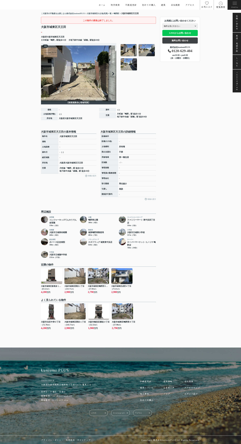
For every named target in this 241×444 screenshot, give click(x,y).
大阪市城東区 (53, 37)
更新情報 (167, 381)
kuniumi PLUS (55, 370)
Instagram (236, 81)
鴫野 (127, 114)
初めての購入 (149, 4)
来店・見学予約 (236, 43)
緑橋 (133, 117)
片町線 (120, 114)
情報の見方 (92, 176)
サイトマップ (84, 439)
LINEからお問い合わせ (180, 33)
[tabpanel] (138, 57)
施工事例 (144, 393)
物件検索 (115, 4)
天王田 (61, 37)
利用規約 (70, 439)
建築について (146, 387)
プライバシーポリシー (52, 439)
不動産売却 (131, 4)
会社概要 (175, 4)
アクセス (189, 4)
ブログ (166, 393)
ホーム (102, 4)
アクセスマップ (192, 387)
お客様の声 (169, 387)
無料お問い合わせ (180, 40)
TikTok (138, 413)
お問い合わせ (236, 22)
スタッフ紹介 (191, 393)
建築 (163, 4)
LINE (236, 62)
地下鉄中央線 (123, 117)
